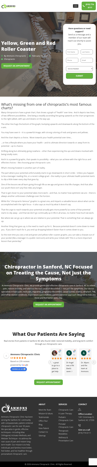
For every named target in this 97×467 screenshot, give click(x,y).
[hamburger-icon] (75, 6)
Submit (79, 76)
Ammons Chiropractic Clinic (25, 354)
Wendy (90, 351)
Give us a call (84, 429)
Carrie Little (61, 351)
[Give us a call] (79, 425)
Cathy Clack (75, 351)
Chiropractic (9, 59)
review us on (17, 369)
